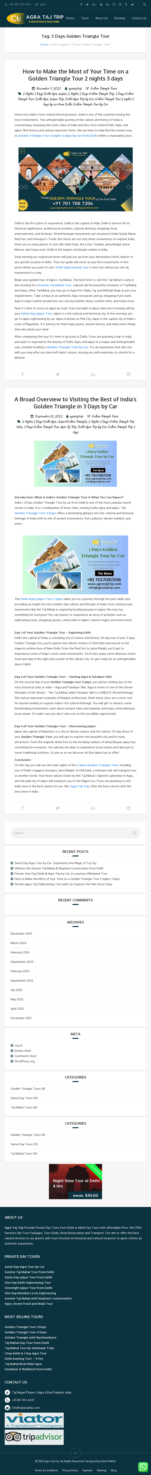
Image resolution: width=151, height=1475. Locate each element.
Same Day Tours (22, 1098)
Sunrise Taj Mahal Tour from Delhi (29, 1272)
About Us (101, 18)
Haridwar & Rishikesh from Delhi (28, 1369)
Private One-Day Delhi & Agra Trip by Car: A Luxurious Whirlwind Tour (61, 873)
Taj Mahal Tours (21, 1107)
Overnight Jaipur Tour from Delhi (28, 1288)
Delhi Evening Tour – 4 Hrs (24, 1358)
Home (70, 18)
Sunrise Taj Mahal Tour (55, 285)
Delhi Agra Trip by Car (79, 99)
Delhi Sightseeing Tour (72, 267)
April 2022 (17, 1009)
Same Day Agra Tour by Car (24, 1267)
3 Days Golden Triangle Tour (41, 427)
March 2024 (18, 943)
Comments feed (25, 1056)
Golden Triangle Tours (103, 88)
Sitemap (102, 1470)
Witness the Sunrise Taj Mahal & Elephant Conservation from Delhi (59, 868)
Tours (85, 18)
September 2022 (22, 980)
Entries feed (23, 1051)
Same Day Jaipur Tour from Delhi (28, 1277)
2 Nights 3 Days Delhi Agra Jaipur (44, 93)
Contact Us (139, 18)
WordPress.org (25, 1061)
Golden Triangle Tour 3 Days (35, 513)
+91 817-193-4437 (23, 1400)
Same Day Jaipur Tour (36, 313)
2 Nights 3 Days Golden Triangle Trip (91, 93)
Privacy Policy (70, 1470)
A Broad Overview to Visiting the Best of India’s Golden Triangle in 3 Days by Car (75, 403)
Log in (18, 1045)
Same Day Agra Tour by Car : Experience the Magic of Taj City (55, 863)
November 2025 (21, 933)
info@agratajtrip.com (26, 1408)
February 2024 (20, 952)
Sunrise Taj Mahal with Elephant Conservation (38, 1298)
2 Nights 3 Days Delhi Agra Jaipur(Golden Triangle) (54, 421)
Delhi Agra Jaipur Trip (49, 99)
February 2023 (20, 971)
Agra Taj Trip (68, 427)
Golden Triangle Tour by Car (90, 104)
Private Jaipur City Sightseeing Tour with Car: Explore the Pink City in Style (63, 884)
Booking (119, 18)
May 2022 (17, 999)
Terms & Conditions (46, 1470)
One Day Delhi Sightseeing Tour (28, 1282)
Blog (113, 1470)
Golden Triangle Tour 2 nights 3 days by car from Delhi (58, 135)
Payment (87, 1470)
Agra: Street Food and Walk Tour (29, 1304)
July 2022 (16, 990)
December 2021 (21, 1018)
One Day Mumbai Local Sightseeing (30, 1293)
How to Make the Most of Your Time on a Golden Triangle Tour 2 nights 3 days (75, 75)
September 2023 (22, 962)
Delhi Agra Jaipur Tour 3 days (42, 599)
